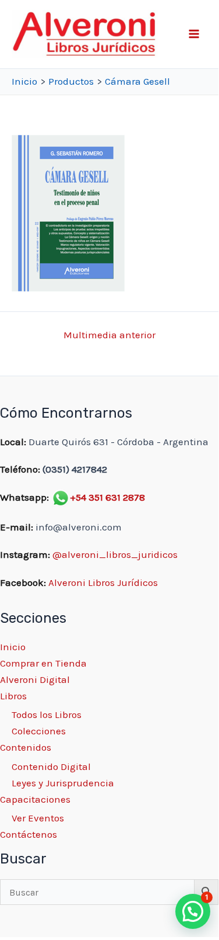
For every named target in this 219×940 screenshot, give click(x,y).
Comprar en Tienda (43, 663)
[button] (192, 911)
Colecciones (39, 731)
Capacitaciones (35, 799)
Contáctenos (28, 834)
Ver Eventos (38, 818)
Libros (13, 696)
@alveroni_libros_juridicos (115, 554)
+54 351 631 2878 (107, 497)
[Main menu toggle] (194, 34)
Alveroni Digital (35, 679)
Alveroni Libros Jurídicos (103, 582)
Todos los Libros (47, 714)
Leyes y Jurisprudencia (63, 783)
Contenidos (25, 747)
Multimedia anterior (109, 335)
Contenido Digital (51, 766)
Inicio (13, 647)
